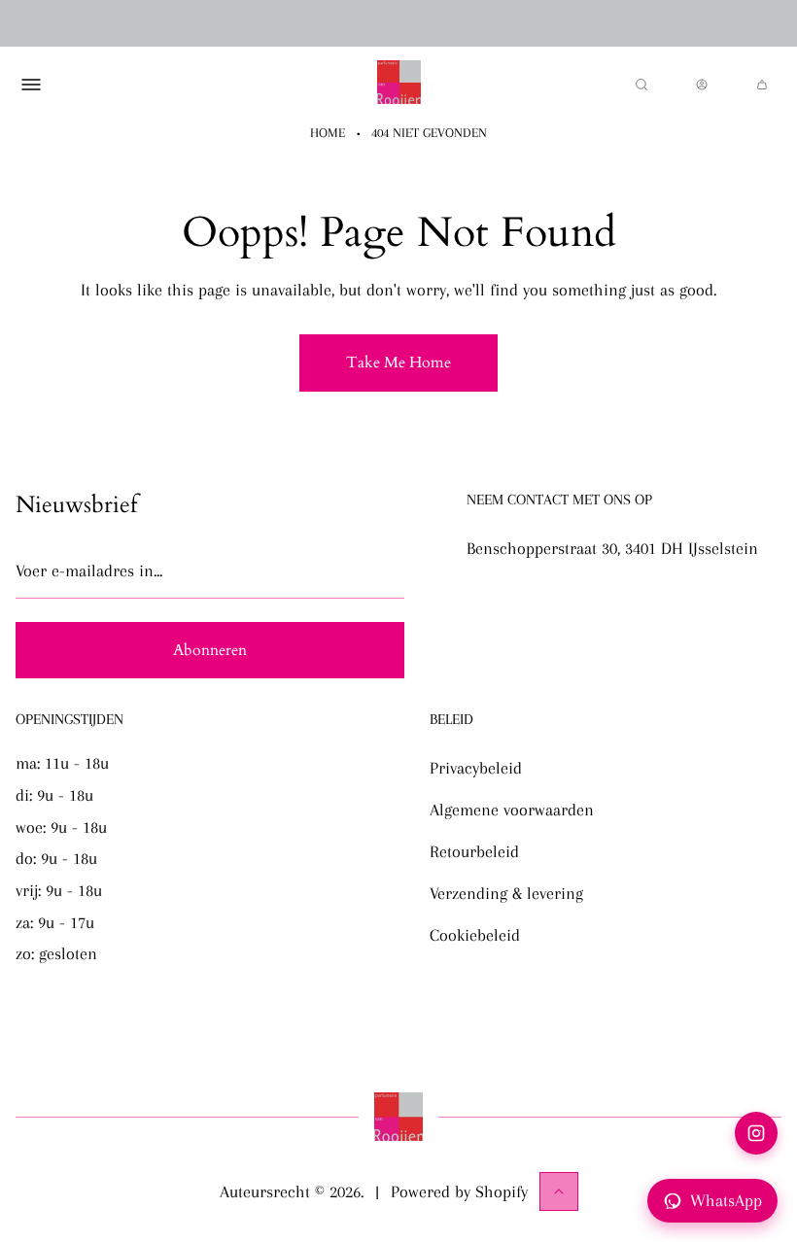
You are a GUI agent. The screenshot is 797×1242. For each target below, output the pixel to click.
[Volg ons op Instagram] (756, 1133)
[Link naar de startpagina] (398, 1116)
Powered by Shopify (459, 1191)
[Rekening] (701, 84)
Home (327, 132)
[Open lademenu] (31, 84)
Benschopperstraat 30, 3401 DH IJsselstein (612, 548)
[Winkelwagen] (762, 84)
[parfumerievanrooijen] (399, 84)
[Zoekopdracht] (641, 84)
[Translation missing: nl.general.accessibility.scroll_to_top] (558, 1191)
